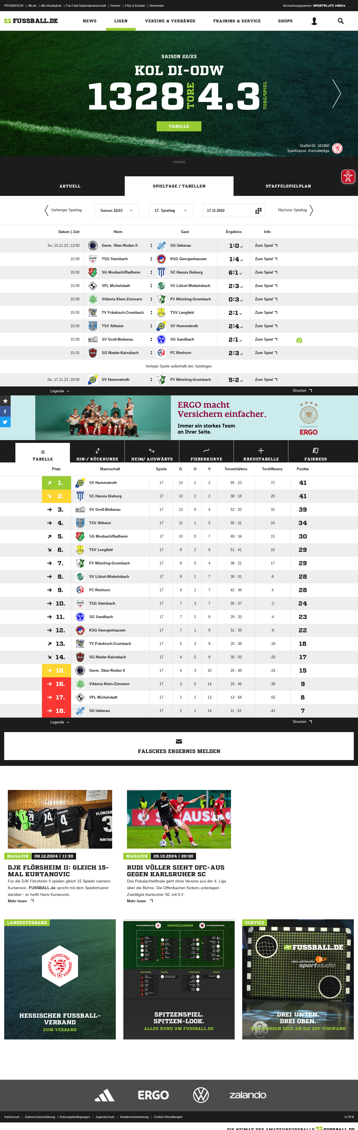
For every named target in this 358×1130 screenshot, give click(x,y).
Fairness (315, 459)
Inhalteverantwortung (134, 1117)
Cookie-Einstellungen (168, 1117)
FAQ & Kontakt (135, 5)
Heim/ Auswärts (152, 459)
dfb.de (32, 5)
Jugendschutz (105, 1117)
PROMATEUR (13, 5)
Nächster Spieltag (292, 210)
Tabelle (179, 126)
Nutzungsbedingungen (75, 1117)
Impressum (12, 1117)
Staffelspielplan (288, 186)
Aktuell (70, 186)
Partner (115, 5)
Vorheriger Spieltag (66, 210)
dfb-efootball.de (51, 5)
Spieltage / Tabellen (179, 186)
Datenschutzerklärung (40, 1117)
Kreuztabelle (261, 459)
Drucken (299, 390)
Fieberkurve (206, 459)
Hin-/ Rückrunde (97, 459)
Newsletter (157, 5)
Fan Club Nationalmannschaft (86, 5)
